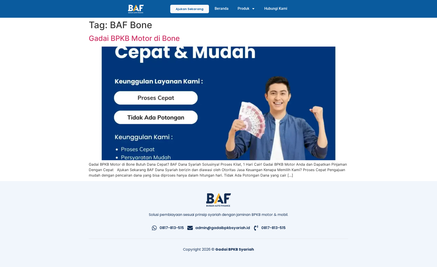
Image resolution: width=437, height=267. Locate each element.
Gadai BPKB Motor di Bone (134, 38)
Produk (243, 8)
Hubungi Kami (275, 8)
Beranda (222, 8)
